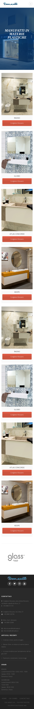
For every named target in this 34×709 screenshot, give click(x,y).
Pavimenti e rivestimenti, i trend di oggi (14, 658)
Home (4, 698)
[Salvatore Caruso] (17, 94)
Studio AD (21, 705)
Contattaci (25, 698)
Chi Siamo (13, 698)
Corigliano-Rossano (17, 123)
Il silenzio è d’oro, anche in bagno (13, 640)
